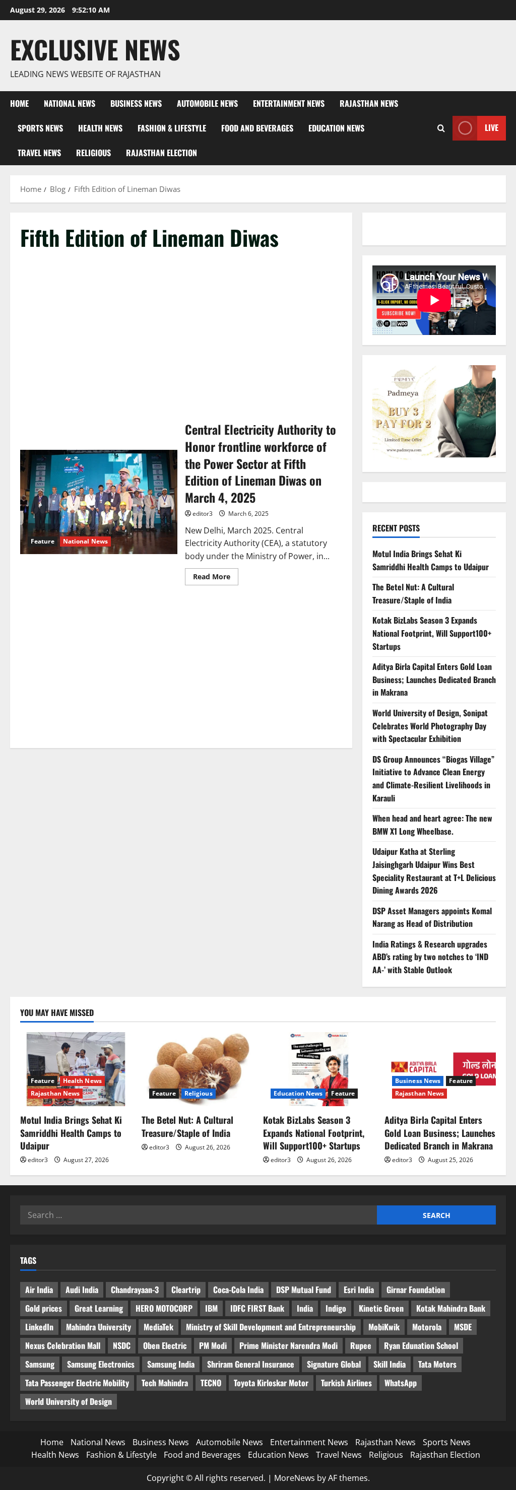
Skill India (389, 1364)
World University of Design (68, 1401)
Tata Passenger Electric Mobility (77, 1383)
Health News (100, 128)
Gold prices (43, 1308)
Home (19, 103)
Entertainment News (289, 103)
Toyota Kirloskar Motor (271, 1383)
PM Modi (213, 1345)
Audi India (82, 1289)
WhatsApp (400, 1383)
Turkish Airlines (346, 1383)
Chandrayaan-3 (135, 1289)
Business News (136, 103)
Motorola (426, 1327)
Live (491, 127)
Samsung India (171, 1364)
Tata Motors (437, 1364)
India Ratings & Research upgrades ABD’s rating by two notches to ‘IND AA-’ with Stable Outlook (430, 957)
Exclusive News (95, 48)
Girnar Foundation (415, 1289)
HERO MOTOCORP (164, 1308)
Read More (215, 578)
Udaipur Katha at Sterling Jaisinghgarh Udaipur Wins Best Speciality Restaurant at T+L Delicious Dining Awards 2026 (434, 870)
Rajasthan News (369, 103)
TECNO (211, 1383)
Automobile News (207, 103)
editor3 (202, 513)
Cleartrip (186, 1289)
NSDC (122, 1345)
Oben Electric (164, 1345)
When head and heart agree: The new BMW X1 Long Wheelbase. (432, 824)
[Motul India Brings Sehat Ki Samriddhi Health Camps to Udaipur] (76, 1069)
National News (69, 103)
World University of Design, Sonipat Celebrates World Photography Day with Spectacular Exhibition (430, 725)
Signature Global (334, 1364)
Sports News (40, 128)
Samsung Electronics (101, 1364)
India (305, 1308)
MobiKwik (384, 1327)
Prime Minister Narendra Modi (288, 1345)
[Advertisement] (181, 336)
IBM (211, 1308)
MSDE (463, 1327)
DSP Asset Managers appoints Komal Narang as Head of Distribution (432, 917)
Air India (39, 1289)
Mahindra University (98, 1327)
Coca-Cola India (238, 1289)
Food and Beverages (257, 128)
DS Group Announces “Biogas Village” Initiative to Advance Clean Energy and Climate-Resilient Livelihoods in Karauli (433, 778)
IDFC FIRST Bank (257, 1308)
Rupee (360, 1345)
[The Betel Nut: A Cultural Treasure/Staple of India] (197, 1069)
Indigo (336, 1308)
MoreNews (294, 1477)
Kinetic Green (381, 1308)
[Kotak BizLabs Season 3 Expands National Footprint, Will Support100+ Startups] (318, 1069)
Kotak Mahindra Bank (450, 1308)
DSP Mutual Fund (303, 1289)
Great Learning (99, 1308)
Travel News (39, 153)
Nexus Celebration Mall (62, 1345)
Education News (336, 128)
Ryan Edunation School (421, 1345)
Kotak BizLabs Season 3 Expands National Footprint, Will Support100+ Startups (431, 633)
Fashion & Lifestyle (172, 128)
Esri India (359, 1289)
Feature (42, 541)
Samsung (39, 1364)
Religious (93, 153)
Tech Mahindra (165, 1383)
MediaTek (158, 1327)
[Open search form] (441, 128)
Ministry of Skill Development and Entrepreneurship (271, 1327)
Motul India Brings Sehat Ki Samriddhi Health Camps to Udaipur (430, 560)
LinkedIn (39, 1327)
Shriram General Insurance (250, 1364)
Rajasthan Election (161, 153)
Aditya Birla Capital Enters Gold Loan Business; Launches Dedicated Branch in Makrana (434, 679)
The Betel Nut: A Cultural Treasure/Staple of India (413, 593)
